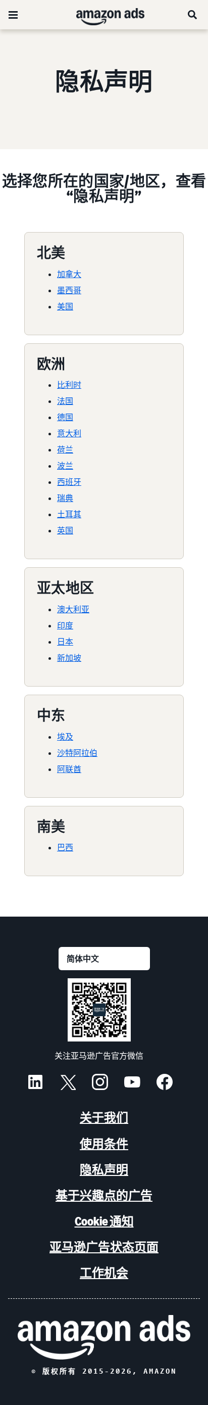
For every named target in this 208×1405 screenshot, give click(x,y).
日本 (65, 642)
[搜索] (193, 14)
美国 (65, 306)
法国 (65, 401)
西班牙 (69, 482)
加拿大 (69, 274)
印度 (65, 625)
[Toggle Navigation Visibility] (13, 15)
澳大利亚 (73, 609)
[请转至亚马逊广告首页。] (104, 1337)
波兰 (65, 466)
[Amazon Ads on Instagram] (100, 1083)
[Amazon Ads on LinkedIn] (35, 1083)
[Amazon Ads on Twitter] (68, 1083)
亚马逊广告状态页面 (104, 1247)
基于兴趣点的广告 (104, 1195)
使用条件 (104, 1144)
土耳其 (69, 514)
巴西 (65, 847)
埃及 (65, 737)
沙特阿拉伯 (77, 753)
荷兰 (65, 449)
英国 (65, 530)
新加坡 (69, 658)
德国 (65, 417)
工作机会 (104, 1272)
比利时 (69, 385)
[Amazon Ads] (102, 14)
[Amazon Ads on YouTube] (132, 1083)
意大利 (69, 433)
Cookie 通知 (104, 1221)
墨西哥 (69, 290)
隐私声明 (104, 1169)
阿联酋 (69, 769)
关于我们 (104, 1117)
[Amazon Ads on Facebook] (165, 1083)
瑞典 (65, 498)
